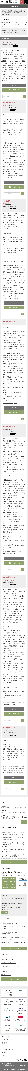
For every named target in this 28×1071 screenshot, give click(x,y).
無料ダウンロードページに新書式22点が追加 (13, 812)
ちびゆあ (6, 42)
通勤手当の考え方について (8, 963)
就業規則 (5, 58)
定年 (6, 52)
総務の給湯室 (15, 12)
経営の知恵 (22, 11)
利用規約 (22, 1065)
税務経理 (9, 11)
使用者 (11, 766)
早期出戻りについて (6, 971)
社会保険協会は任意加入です (9, 923)
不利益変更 (14, 76)
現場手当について (6, 975)
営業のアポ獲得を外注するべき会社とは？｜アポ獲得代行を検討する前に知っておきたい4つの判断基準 (13, 844)
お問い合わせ (5, 1056)
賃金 (16, 121)
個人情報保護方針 (6, 1064)
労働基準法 (5, 878)
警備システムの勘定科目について (10, 959)
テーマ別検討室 (6, 12)
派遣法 (12, 884)
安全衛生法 (12, 881)
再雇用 (13, 52)
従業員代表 (12, 69)
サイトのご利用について (8, 1049)
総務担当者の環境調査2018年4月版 (11, 907)
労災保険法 (5, 884)
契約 (6, 364)
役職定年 (18, 56)
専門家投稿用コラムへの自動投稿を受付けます (13, 807)
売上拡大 (7, 379)
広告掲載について (6, 1052)
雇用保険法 (5, 881)
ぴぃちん (8, 105)
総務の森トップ (6, 1036)
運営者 (3, 1046)
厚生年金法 (12, 878)
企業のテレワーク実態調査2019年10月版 (12, 903)
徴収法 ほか (13, 887)
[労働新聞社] (9, 872)
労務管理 (3, 11)
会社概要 (4, 1043)
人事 (12, 392)
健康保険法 (5, 887)
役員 (16, 458)
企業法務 (15, 11)
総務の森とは (5, 1039)
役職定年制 (9, 54)
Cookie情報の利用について (9, 1065)
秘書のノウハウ (6, 14)
